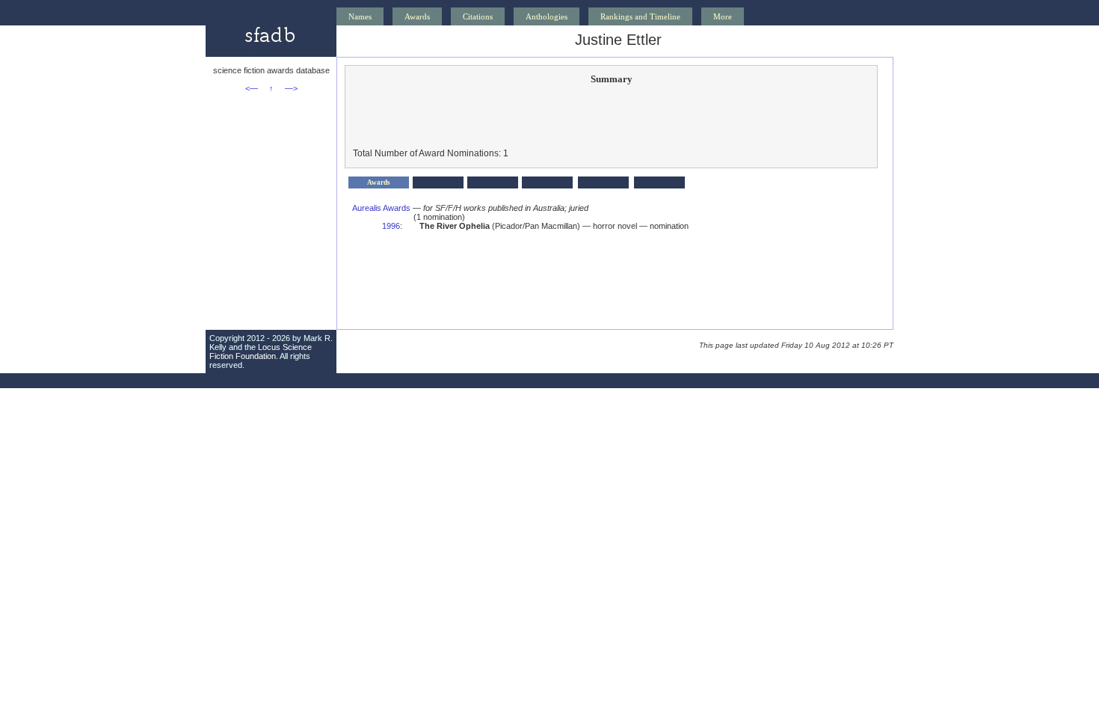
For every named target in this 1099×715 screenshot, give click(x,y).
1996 (391, 225)
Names (360, 16)
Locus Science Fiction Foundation (260, 351)
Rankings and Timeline (640, 16)
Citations (478, 16)
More (722, 16)
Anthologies (546, 16)
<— (251, 88)
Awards (417, 16)
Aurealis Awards (381, 207)
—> (291, 88)
